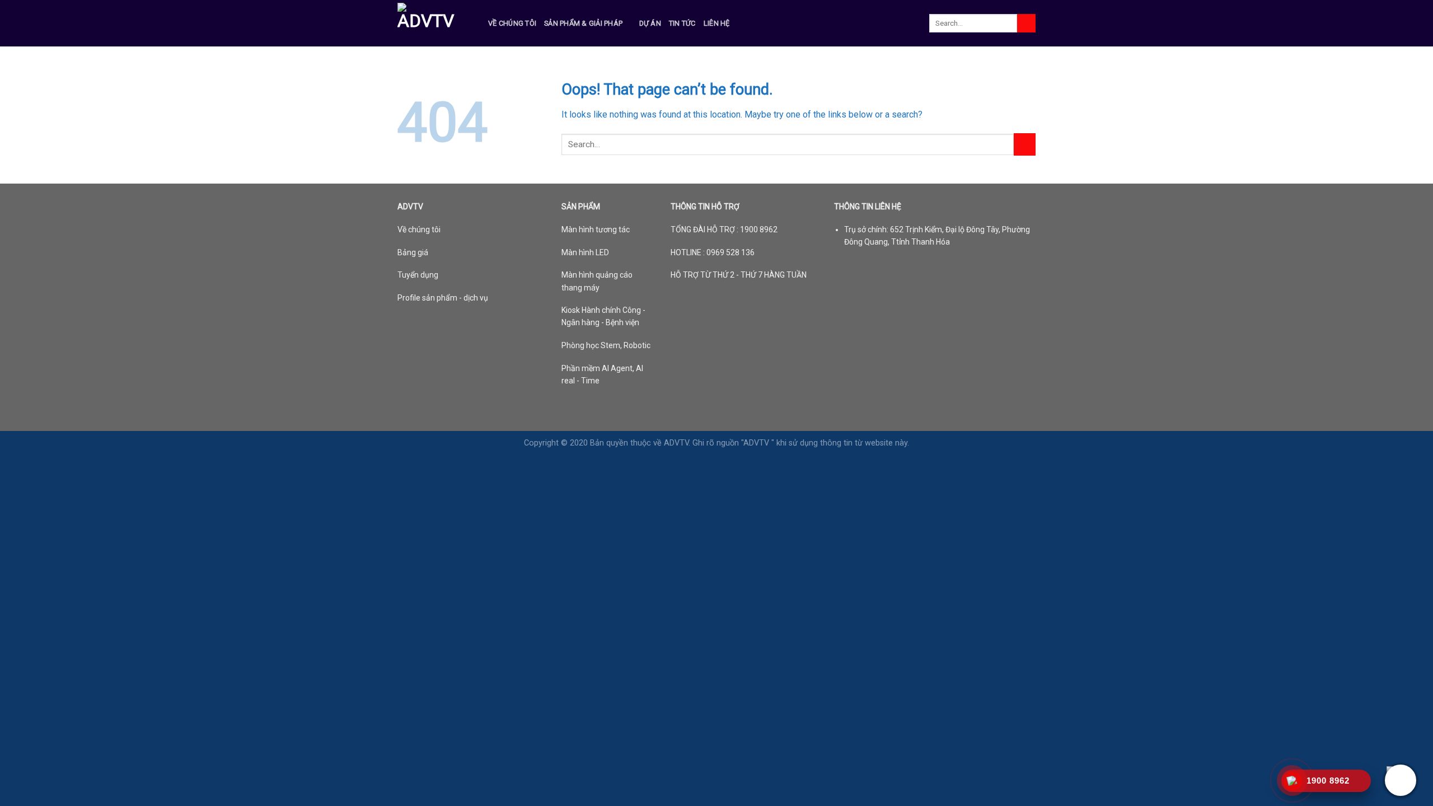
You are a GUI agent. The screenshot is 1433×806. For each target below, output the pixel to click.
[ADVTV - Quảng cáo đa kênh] (434, 23)
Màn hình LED (585, 252)
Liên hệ (717, 23)
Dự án (650, 23)
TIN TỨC (682, 23)
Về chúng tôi (512, 23)
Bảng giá (412, 252)
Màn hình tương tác (595, 229)
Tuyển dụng (417, 274)
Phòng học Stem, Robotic (605, 345)
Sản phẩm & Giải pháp (583, 23)
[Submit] (1026, 23)
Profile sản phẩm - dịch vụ (442, 297)
